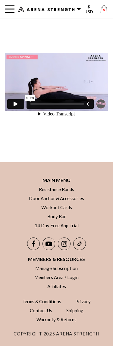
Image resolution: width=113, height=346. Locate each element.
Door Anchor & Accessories (56, 198)
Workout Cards (56, 207)
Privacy (83, 301)
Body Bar (56, 216)
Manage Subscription (56, 268)
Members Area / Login (56, 277)
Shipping (74, 310)
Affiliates (56, 286)
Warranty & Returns (56, 319)
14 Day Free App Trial (57, 225)
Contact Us (41, 310)
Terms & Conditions (41, 301)
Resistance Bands (56, 189)
